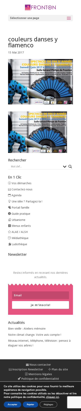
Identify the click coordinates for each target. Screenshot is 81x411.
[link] (40, 7)
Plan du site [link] (59, 369)
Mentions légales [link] (40, 374)
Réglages (48, 404)
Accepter (12, 404)
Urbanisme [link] (18, 220)
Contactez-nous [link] (21, 189)
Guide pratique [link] (20, 214)
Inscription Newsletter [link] (27, 369)
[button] (40, 18)
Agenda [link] (16, 195)
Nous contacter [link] (40, 364)
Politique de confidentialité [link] (40, 378)
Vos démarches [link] (21, 183)
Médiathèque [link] (20, 238)
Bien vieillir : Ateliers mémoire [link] (27, 328)
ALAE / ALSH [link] (19, 232)
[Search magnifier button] (70, 166)
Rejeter (30, 404)
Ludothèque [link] (19, 244)
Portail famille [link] (20, 207)
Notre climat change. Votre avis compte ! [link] (34, 335)
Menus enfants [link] (21, 226)
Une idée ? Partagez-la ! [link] (26, 201)
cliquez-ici (52, 397)
